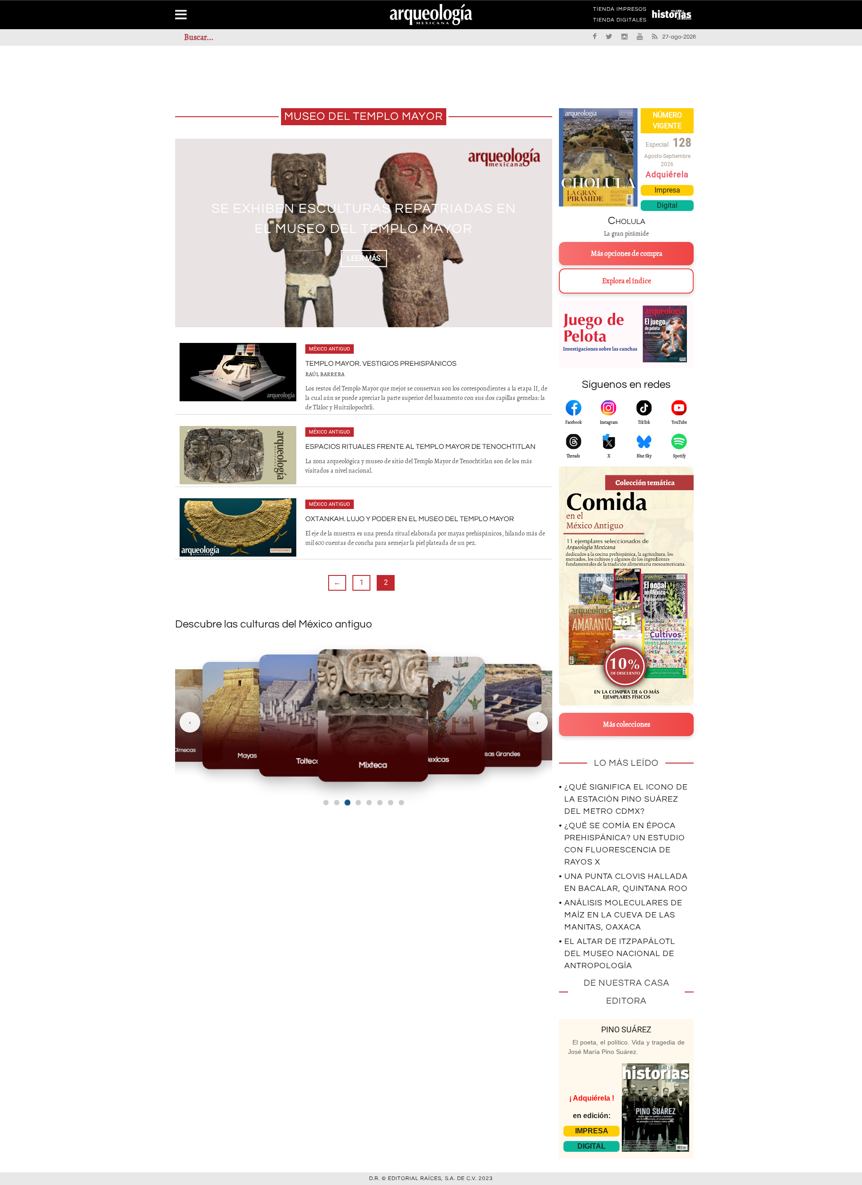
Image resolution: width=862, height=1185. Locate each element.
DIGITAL (591, 1146)
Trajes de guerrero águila (363, 219)
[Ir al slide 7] (390, 802)
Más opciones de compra (626, 254)
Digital (667, 205)
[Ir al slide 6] (380, 802)
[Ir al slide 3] (347, 803)
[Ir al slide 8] (401, 802)
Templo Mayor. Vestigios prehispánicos (381, 363)
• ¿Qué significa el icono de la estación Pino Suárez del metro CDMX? (623, 799)
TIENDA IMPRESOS (619, 10)
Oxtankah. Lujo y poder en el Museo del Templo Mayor (409, 518)
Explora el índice (626, 281)
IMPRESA (591, 1131)
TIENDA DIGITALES (619, 21)
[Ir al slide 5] (369, 802)
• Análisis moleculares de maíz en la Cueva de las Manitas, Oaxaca (620, 915)
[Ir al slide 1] (326, 802)
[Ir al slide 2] (336, 802)
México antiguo (329, 349)
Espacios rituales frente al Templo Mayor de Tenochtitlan (420, 446)
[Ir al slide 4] (358, 802)
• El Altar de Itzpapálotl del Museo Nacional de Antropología (617, 953)
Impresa (667, 190)
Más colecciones (626, 724)
